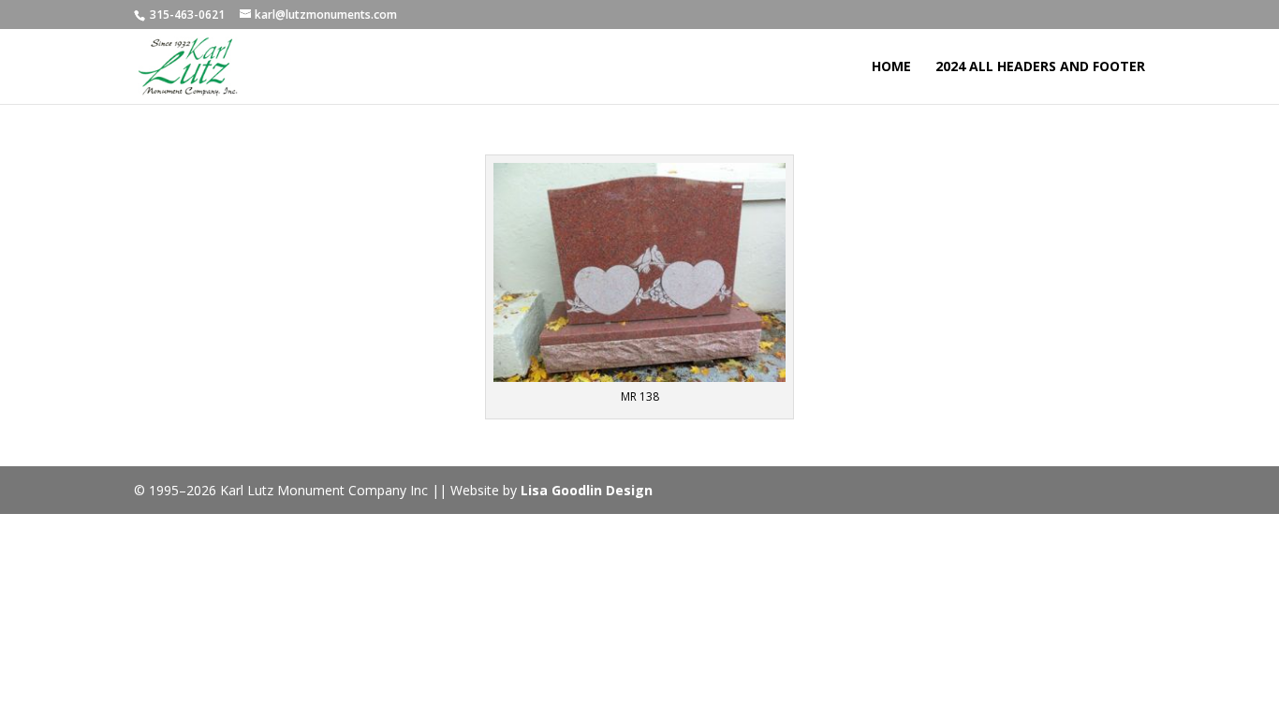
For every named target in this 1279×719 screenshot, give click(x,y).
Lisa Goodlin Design (587, 490)
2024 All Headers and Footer (1040, 67)
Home (891, 67)
